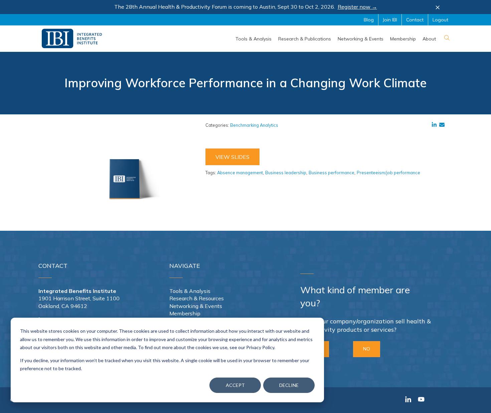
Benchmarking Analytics (254, 125)
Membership (184, 313)
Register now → (357, 6)
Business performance (331, 172)
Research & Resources (196, 298)
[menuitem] (253, 39)
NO (366, 349)
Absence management (240, 172)
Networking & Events (195, 306)
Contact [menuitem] (415, 20)
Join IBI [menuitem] (390, 20)
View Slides (232, 156)
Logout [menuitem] (440, 20)
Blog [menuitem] (369, 20)
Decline (289, 385)
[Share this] (435, 124)
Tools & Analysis (189, 291)
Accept (235, 385)
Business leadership (285, 172)
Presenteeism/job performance (388, 172)
